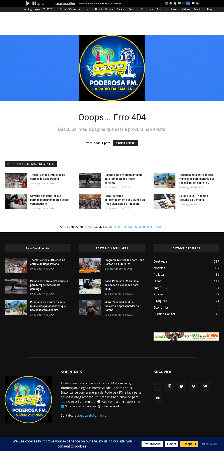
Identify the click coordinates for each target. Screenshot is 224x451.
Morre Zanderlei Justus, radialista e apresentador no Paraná (122, 306)
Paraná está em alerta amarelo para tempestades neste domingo (123, 178)
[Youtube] (158, 398)
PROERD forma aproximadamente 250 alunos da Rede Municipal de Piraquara (125, 199)
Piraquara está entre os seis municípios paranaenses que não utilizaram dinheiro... (197, 178)
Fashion (198, 9)
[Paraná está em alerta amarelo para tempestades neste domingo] (90, 180)
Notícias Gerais (104, 9)
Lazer (174, 9)
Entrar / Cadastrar (70, 9)
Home (87, 9)
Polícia (120, 9)
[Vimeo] (193, 386)
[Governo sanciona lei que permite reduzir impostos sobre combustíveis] (16, 201)
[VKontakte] (205, 386)
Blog (209, 9)
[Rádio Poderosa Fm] (112, 68)
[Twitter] (181, 386)
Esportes (162, 9)
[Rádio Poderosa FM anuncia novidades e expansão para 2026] (90, 286)
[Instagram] (169, 386)
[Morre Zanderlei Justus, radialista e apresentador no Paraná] (90, 307)
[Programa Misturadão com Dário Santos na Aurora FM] (90, 265)
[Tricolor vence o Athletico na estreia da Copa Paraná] (16, 180)
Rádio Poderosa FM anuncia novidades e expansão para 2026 (122, 285)
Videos (186, 9)
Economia (147, 9)
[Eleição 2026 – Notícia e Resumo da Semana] (164, 201)
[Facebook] (158, 386)
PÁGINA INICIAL (125, 143)
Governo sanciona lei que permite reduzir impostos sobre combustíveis (49, 199)
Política (133, 9)
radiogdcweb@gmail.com (91, 415)
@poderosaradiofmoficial (136, 227)
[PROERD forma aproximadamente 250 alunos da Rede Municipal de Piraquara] (90, 201)
